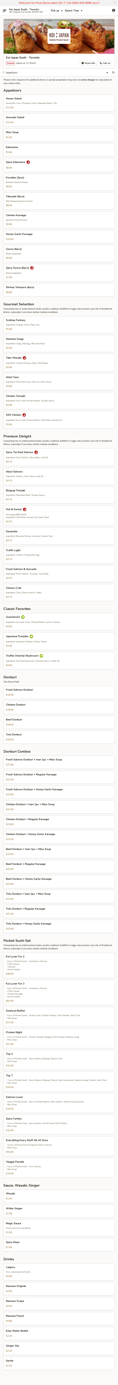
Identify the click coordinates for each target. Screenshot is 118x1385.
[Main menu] (4, 10)
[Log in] (113, 10)
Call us (106, 63)
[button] (114, 2)
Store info (89, 63)
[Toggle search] (113, 73)
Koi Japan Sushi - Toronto (24, 9)
